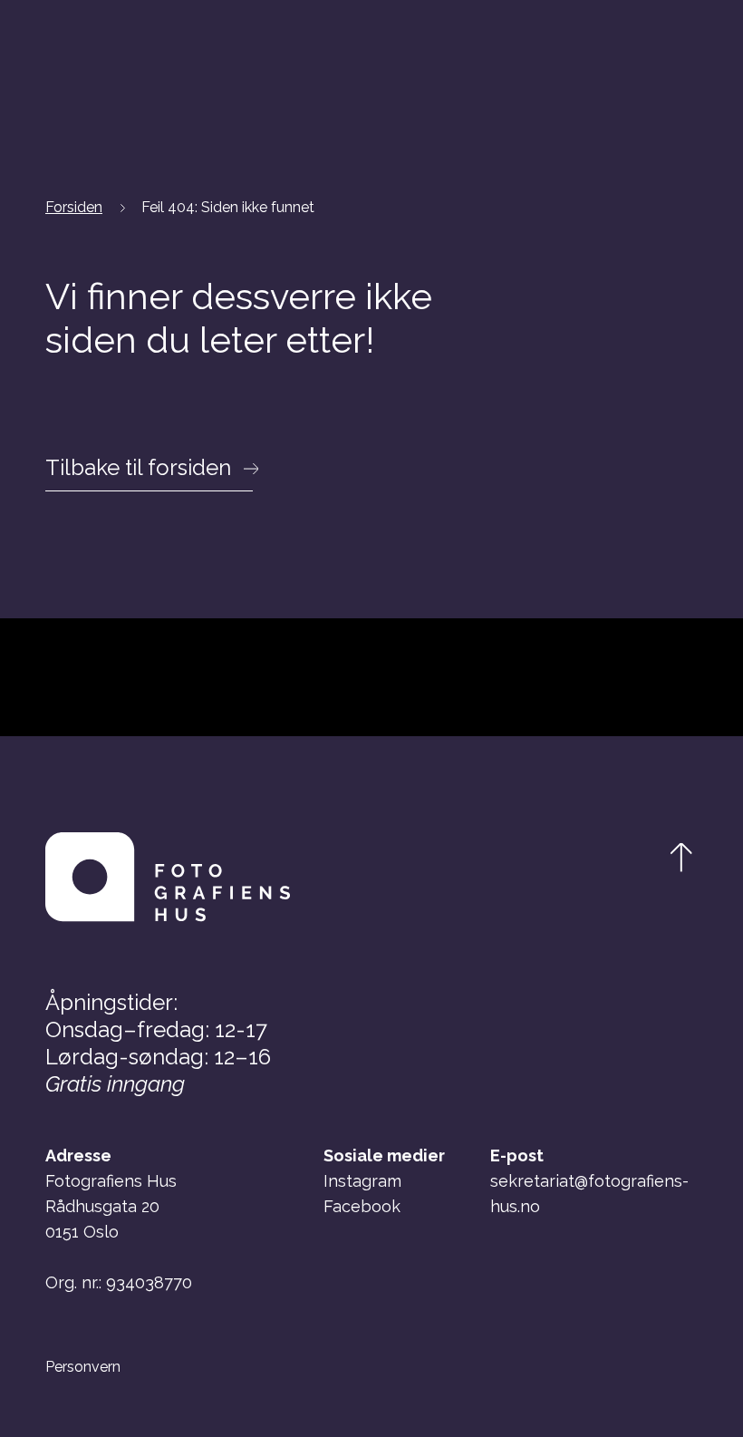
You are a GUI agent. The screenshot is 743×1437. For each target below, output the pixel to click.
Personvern (83, 1367)
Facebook (361, 1206)
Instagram (362, 1180)
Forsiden (73, 207)
